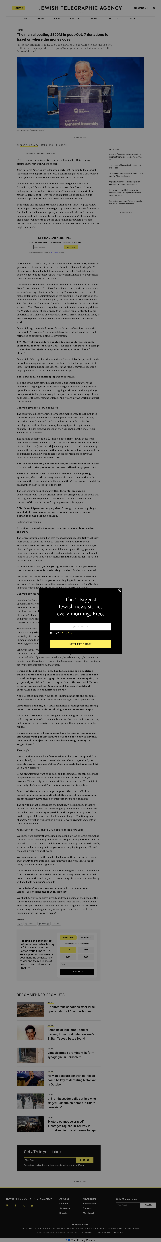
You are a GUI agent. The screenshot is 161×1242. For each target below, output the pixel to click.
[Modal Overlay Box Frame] (80, 621)
